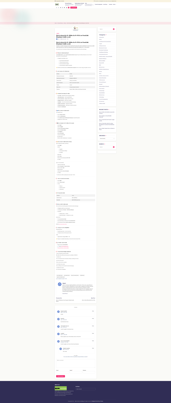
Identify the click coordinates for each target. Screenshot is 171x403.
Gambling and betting (103, 52)
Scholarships (101, 90)
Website (84, 370)
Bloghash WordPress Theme (97, 401)
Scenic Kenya (101, 88)
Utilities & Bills (102, 103)
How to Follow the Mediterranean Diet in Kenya (106, 112)
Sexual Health (102, 92)
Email (71, 370)
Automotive (101, 37)
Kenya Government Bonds (75, 275)
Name (57, 370)
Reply (93, 318)
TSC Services (101, 101)
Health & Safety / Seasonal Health (105, 56)
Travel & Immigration (103, 99)
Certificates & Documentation (105, 41)
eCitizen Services (102, 45)
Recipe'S (100, 84)
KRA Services (101, 67)
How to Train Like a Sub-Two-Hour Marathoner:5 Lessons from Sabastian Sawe (106, 124)
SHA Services (101, 95)
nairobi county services (103, 75)
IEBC (100, 65)
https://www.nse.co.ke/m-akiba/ (63, 247)
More (100, 73)
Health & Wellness (102, 58)
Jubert (64, 283)
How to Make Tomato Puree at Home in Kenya (106, 129)
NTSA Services (102, 80)
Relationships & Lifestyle (104, 86)
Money (58, 33)
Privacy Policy (63, 395)
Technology (101, 97)
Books (100, 39)
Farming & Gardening (103, 50)
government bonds (67, 275)
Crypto (100, 43)
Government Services (103, 54)
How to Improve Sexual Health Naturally (105, 116)
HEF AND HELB (102, 60)
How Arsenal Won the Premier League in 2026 (106, 120)
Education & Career (103, 48)
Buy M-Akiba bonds (59, 275)
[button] (73, 8)
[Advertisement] (85, 15)
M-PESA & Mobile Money (104, 69)
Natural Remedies (102, 77)
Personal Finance (102, 82)
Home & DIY (101, 62)
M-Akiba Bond (82, 275)
